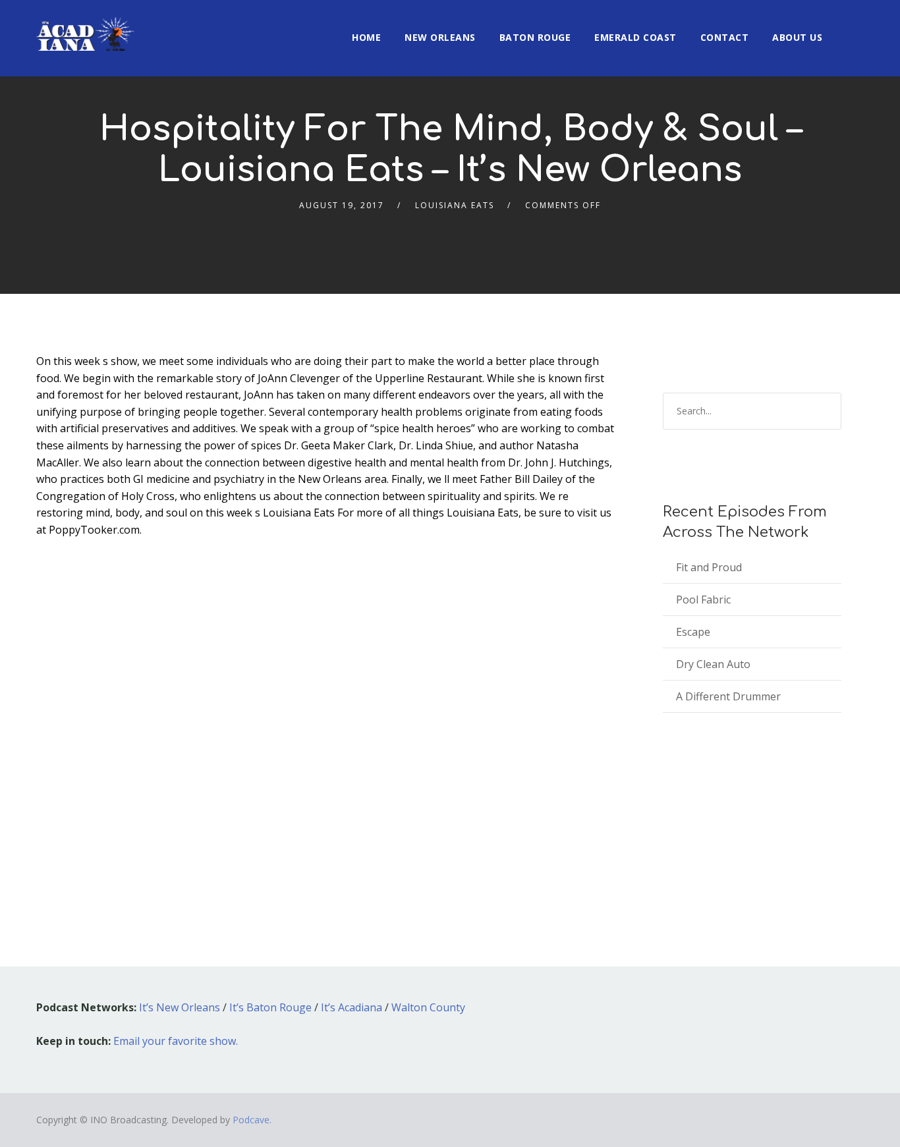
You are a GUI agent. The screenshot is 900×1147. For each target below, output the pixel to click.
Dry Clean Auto (713, 664)
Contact (724, 37)
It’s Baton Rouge (270, 1007)
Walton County (428, 1007)
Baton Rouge (535, 37)
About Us (797, 37)
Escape (693, 632)
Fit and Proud (709, 567)
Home (366, 37)
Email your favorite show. (175, 1041)
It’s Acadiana (351, 1007)
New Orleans (440, 37)
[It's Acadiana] (85, 25)
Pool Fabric (703, 599)
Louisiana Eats (454, 205)
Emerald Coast (635, 37)
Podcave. (252, 1119)
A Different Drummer (728, 696)
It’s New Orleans (179, 1007)
